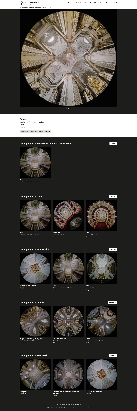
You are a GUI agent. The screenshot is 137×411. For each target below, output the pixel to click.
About (108, 3)
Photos (70, 3)
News (102, 3)
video (86, 3)
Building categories (71, 9)
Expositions (94, 3)
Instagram (75, 407)
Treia (25, 7)
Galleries (79, 3)
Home (64, 3)
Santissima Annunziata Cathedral (36, 7)
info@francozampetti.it (84, 407)
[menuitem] (114, 3)
